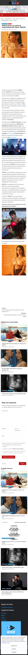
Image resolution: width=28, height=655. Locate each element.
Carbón (14, 137)
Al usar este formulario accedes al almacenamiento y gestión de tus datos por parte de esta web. (14, 451)
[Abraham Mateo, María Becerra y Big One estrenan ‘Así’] (14, 358)
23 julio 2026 (8, 594)
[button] (2, 14)
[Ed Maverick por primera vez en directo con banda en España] (14, 531)
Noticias (3, 615)
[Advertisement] (14, 73)
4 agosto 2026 (10, 544)
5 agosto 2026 (10, 371)
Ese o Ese (11, 133)
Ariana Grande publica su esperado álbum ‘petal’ (14, 393)
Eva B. (4, 594)
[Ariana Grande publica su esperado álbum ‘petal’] (14, 383)
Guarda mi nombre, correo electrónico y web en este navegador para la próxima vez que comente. (13, 444)
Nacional (9, 23)
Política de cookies (6, 642)
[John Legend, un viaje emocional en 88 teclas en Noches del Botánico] (14, 581)
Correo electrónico (18, 429)
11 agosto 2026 (10, 346)
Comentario (5, 410)
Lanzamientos (4, 23)
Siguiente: (14, 315)
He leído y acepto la (13, 448)
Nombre (4, 428)
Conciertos (3, 619)
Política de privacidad (18, 448)
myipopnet (5, 29)
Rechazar (14, 648)
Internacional (4, 340)
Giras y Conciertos (5, 538)
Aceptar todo (14, 645)
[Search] (26, 15)
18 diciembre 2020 (11, 29)
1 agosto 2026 (10, 395)
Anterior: (13, 310)
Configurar (14, 652)
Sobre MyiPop (14, 0)
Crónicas (3, 588)
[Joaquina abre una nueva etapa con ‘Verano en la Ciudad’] (14, 333)
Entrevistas (4, 613)
